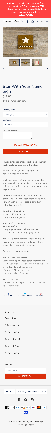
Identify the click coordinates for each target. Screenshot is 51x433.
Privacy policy (12, 325)
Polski (8, 391)
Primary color (9, 109)
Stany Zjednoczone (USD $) (30, 391)
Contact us (10, 318)
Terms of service (13, 339)
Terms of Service (13, 346)
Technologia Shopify (25, 425)
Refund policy (12, 332)
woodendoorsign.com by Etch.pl (29, 421)
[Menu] (46, 21)
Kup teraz (25, 151)
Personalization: (10, 130)
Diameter (7, 120)
